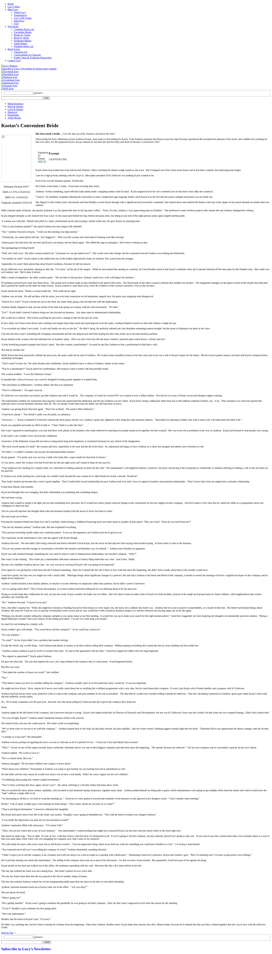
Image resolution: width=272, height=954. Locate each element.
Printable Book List (23, 46)
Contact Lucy (14, 60)
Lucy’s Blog (14, 6)
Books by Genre (22, 35)
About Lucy (20, 12)
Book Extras (14, 49)
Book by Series (21, 38)
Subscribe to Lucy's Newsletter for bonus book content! (29, 68)
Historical (12, 112)
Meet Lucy (13, 9)
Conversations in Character (27, 55)
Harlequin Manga (22, 40)
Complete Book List (24, 29)
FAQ (16, 23)
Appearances (20, 15)
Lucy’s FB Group (22, 18)
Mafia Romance (15, 103)
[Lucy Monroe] (9, 66)
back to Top (7, 932)
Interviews (19, 21)
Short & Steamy (15, 106)
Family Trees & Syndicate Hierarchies (33, 57)
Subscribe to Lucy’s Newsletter (26, 949)
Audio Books (20, 43)
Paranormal (13, 115)
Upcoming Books (22, 32)
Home (11, 4)
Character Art (20, 52)
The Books (13, 26)
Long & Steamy (15, 109)
